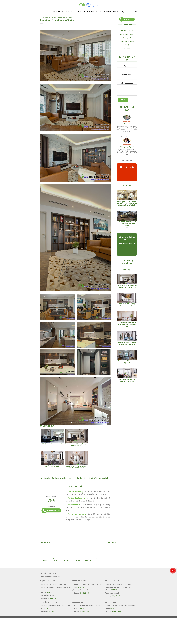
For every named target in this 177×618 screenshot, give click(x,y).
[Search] (136, 12)
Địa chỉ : (127, 66)
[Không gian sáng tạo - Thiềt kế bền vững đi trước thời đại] (88, 5)
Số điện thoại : (127, 74)
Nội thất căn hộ (75, 12)
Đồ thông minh (127, 38)
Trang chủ (56, 12)
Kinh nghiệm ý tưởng (110, 12)
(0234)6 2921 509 (84, 611)
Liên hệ (121, 12)
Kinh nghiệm (126, 48)
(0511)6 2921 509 (84, 593)
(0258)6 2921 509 (52, 611)
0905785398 (113, 590)
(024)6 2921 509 (51, 598)
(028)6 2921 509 (116, 596)
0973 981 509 (81, 587)
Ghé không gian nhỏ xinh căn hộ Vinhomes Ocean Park (92, 478)
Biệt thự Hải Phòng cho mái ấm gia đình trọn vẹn (57, 478)
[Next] (107, 401)
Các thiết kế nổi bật (56, 17)
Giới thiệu (65, 12)
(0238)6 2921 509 (116, 611)
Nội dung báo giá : (127, 83)
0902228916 (49, 592)
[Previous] (44, 401)
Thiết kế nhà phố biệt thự (92, 12)
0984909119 (49, 608)
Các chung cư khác (45, 17)
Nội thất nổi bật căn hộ (126, 34)
